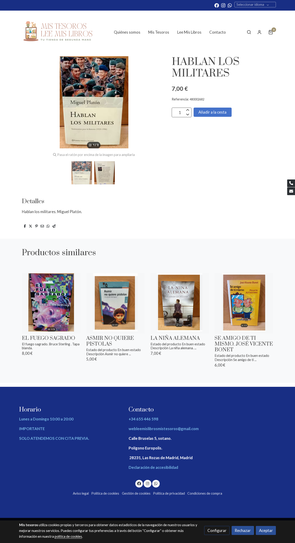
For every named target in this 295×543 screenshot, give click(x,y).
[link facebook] (216, 5)
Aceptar (266, 530)
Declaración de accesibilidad (153, 467)
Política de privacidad (169, 493)
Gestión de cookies (136, 493)
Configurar (217, 530)
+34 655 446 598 (143, 419)
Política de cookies (105, 493)
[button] (157, 102)
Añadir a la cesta (212, 112)
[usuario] (259, 32)
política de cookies (68, 536)
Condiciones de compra (204, 493)
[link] (58, 32)
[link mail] (291, 191)
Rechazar (243, 530)
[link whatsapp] (230, 5)
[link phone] (291, 183)
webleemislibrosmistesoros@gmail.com (164, 428)
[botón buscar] (249, 32)
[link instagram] (223, 5)
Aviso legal (81, 493)
